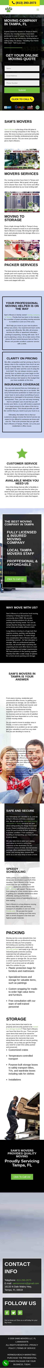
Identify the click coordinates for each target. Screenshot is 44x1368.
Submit (22, 90)
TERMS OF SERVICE (26, 1348)
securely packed (12, 949)
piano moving (11, 889)
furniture (9, 887)
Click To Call (20, 99)
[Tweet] (13, 1314)
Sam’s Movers (9, 129)
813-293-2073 (24, 1280)
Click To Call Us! (15, 579)
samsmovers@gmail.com (26, 1283)
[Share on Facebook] (7, 1314)
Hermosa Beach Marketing (21, 1355)
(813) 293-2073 (26, 3)
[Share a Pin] (20, 1314)
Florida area (10, 911)
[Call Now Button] (5, 1363)
